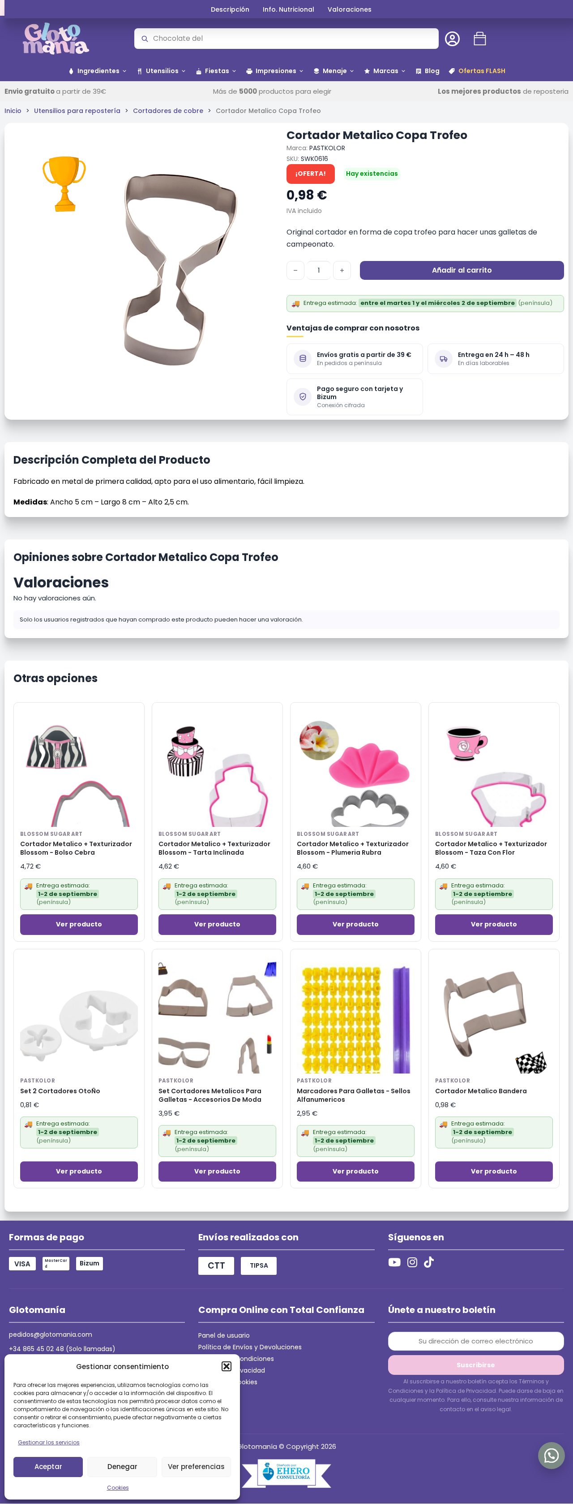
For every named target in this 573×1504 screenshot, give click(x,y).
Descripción (230, 9)
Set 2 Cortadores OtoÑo (60, 1091)
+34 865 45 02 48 (36, 1348)
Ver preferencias (196, 1466)
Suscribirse (476, 1365)
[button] (226, 1366)
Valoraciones (350, 9)
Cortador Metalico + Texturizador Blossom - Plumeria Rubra (353, 848)
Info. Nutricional (288, 9)
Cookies (118, 1487)
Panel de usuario (224, 1335)
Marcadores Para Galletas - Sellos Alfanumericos (354, 1095)
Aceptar (48, 1466)
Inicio (12, 110)
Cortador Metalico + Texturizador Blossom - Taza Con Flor (491, 848)
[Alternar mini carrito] (480, 38)
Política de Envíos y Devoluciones (250, 1347)
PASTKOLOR (327, 147)
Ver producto (79, 924)
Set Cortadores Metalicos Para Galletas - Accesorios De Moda (209, 1095)
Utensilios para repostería (77, 110)
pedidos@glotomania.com (50, 1334)
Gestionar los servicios (49, 1442)
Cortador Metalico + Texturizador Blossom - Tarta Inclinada (214, 848)
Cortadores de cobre (168, 110)
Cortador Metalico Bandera (481, 1091)
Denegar (122, 1466)
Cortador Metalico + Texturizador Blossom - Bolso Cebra (76, 848)
